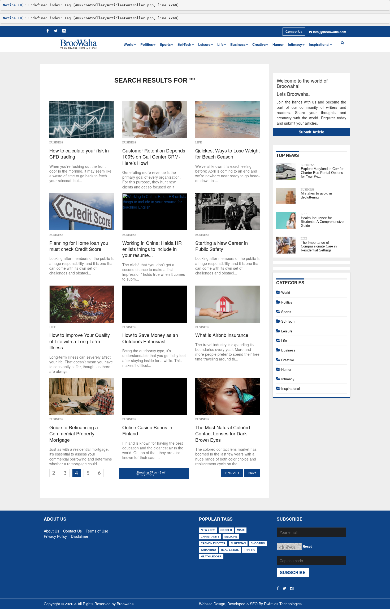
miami (241, 530)
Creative (287, 359)
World (285, 292)
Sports (286, 311)
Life (198, 142)
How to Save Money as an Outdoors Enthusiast (150, 338)
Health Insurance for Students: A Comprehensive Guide (322, 222)
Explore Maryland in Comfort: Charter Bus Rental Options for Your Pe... (323, 172)
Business (56, 142)
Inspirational (290, 388)
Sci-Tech (287, 321)
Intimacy (287, 378)
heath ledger (211, 556)
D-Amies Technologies (283, 603)
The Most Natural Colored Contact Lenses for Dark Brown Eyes (222, 433)
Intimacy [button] (295, 44)
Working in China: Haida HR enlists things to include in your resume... (152, 249)
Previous (232, 473)
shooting (258, 543)
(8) (13, 5)
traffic (249, 549)
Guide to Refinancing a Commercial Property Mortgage (73, 433)
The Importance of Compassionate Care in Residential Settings (319, 246)
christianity (210, 536)
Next (252, 473)
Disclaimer (79, 535)
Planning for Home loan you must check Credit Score (78, 246)
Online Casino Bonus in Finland (147, 430)
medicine (230, 536)
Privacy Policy (55, 535)
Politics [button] (146, 44)
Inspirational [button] (319, 44)
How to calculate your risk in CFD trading (79, 153)
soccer (226, 530)
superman (238, 543)
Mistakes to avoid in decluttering (316, 195)
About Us (51, 529)
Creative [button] (259, 44)
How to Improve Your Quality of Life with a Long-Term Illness (79, 341)
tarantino (208, 549)
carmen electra (213, 543)
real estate (230, 549)
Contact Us (293, 31)
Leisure (286, 330)
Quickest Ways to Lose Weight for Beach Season (227, 153)
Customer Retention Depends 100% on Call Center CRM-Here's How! (153, 156)
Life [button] (220, 44)
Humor (278, 44)
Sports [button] (165, 44)
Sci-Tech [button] (184, 44)
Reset (307, 546)
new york (208, 530)
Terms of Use (97, 529)
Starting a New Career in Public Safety (221, 246)
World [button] (128, 44)
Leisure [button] (204, 44)
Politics (287, 302)
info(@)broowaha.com (329, 31)
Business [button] (237, 44)
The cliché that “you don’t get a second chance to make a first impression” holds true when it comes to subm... (153, 272)
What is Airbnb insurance (221, 335)
